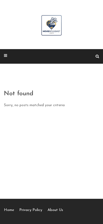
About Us (55, 210)
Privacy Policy (30, 210)
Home (9, 210)
